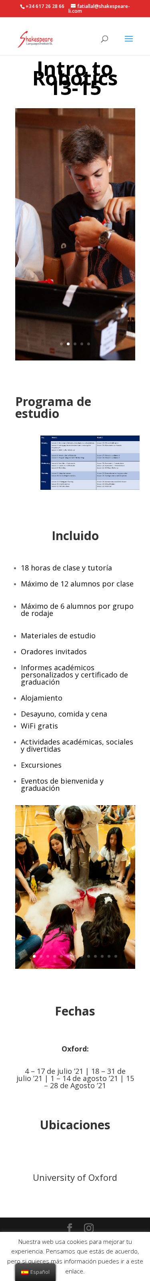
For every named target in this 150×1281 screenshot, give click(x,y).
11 (102, 956)
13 (115, 956)
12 (109, 956)
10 (95, 956)
